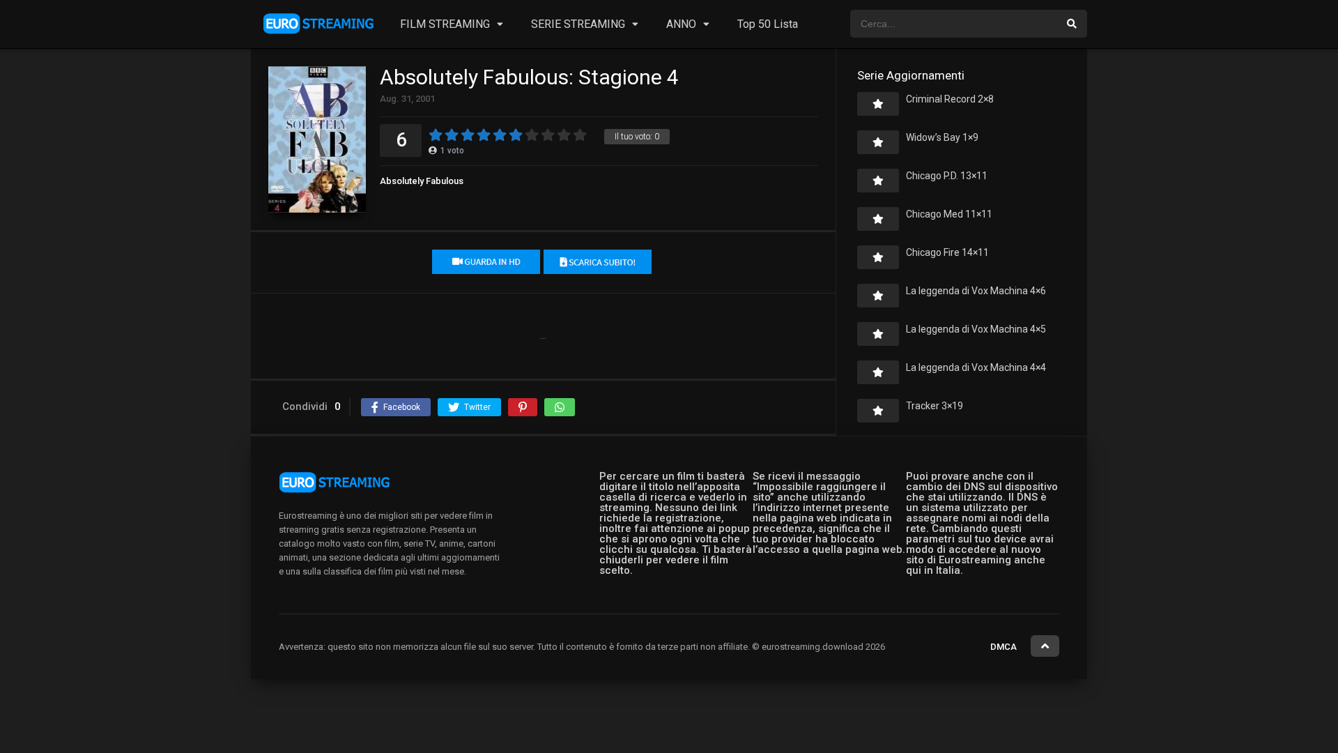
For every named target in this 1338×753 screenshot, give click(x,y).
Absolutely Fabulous (421, 180)
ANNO (681, 24)
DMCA (1003, 646)
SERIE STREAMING (578, 24)
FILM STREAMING (445, 24)
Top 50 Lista (767, 24)
